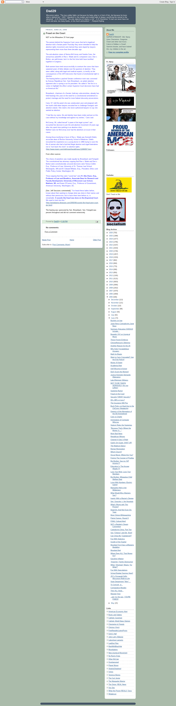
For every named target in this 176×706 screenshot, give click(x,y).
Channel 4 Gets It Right (119, 440)
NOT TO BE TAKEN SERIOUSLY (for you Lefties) (119, 385)
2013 (111, 272)
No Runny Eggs (114, 656)
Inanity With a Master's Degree (122, 498)
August (114, 312)
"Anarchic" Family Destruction (122, 562)
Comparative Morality (118, 588)
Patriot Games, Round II (120, 518)
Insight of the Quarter (118, 542)
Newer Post (46, 240)
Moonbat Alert (116, 550)
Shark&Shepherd (114, 669)
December (115, 300)
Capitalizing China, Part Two (121, 530)
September (115, 309)
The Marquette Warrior (116, 681)
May (113, 603)
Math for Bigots (116, 354)
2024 (111, 239)
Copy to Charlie (116, 417)
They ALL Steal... (117, 591)
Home (72, 240)
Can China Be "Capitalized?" (121, 536)
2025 (111, 236)
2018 (111, 257)
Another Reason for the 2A (120, 346)
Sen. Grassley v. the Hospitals (122, 501)
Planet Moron (113, 665)
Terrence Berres (114, 675)
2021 (111, 248)
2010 (111, 282)
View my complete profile (118, 52)
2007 (111, 291)
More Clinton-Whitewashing (121, 515)
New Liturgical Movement (117, 653)
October (114, 306)
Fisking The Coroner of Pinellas (122, 458)
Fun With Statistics (118, 539)
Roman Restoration (118, 449)
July (113, 315)
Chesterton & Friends (116, 624)
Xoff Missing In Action (119, 369)
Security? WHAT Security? (121, 397)
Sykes (110, 672)
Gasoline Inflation (117, 559)
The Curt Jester (114, 678)
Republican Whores (118, 437)
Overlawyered (113, 662)
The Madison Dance (118, 446)
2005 (111, 297)
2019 (111, 254)
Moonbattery (113, 650)
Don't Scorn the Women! (120, 372)
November (115, 303)
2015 (111, 266)
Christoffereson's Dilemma (120, 343)
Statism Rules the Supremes (121, 425)
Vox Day (111, 688)
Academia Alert (116, 366)
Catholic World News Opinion (119, 621)
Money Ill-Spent (116, 363)
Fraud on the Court (117, 394)
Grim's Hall (112, 634)
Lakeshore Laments (115, 640)
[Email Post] (96, 222)
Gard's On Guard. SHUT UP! (121, 443)
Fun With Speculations (119, 570)
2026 (111, 233)
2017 (111, 260)
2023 (111, 242)
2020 (111, 251)
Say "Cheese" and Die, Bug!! (121, 533)
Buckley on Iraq (116, 321)
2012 (111, 275)
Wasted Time (115, 594)
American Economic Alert (117, 612)
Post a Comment (51, 232)
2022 (111, 245)
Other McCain (113, 659)
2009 (111, 285)
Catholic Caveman (115, 618)
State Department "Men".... (121, 582)
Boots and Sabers (115, 615)
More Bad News (116, 434)
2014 (111, 269)
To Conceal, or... (117, 585)
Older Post (97, 240)
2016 (111, 263)
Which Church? (116, 452)
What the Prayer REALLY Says (120, 691)
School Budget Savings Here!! (122, 573)
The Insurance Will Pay (119, 403)
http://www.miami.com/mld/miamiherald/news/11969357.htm (68, 149)
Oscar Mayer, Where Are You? (122, 455)
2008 (111, 288)
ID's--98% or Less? (118, 400)
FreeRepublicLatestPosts (117, 631)
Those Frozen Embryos (119, 340)
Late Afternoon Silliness (119, 380)
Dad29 (51, 11)
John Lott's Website (115, 637)
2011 (111, 279)
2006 (111, 294)
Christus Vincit (113, 627)
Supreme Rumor (117, 391)
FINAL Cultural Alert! (118, 521)
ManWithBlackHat (115, 646)
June (113, 318)
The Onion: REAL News (117, 684)
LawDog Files (113, 643)
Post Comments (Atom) (61, 245)
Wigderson (112, 694)
